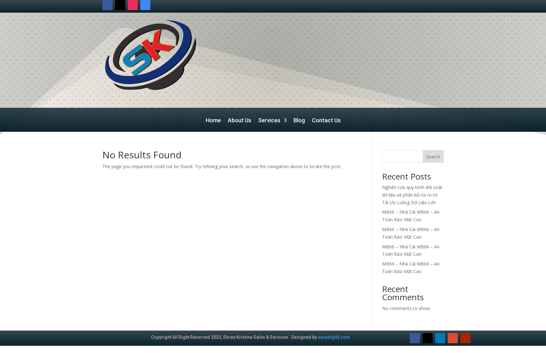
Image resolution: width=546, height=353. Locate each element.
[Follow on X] (120, 5)
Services (269, 121)
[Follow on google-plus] (453, 338)
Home (213, 121)
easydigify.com (334, 337)
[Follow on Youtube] (465, 338)
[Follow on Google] (145, 5)
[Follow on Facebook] (107, 5)
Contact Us (326, 121)
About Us (239, 121)
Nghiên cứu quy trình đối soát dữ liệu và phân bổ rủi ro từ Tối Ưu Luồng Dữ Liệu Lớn (412, 194)
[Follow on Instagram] (133, 5)
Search (433, 157)
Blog (299, 121)
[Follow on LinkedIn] (440, 338)
